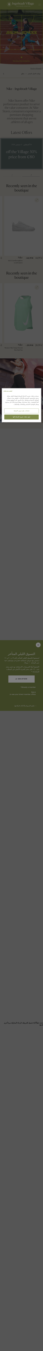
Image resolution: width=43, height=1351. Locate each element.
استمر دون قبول (7, 391)
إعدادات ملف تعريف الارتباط (21, 411)
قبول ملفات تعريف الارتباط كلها (21, 417)
